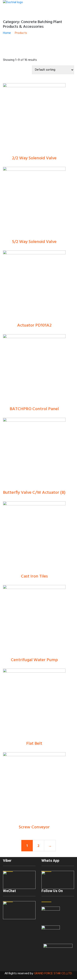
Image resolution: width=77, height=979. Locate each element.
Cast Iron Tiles (34, 576)
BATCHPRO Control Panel (34, 409)
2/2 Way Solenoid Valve (34, 158)
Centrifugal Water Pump (34, 660)
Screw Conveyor (34, 827)
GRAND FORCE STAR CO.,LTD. (53, 973)
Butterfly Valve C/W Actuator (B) (34, 492)
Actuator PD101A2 (34, 325)
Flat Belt (34, 743)
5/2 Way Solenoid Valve (34, 241)
